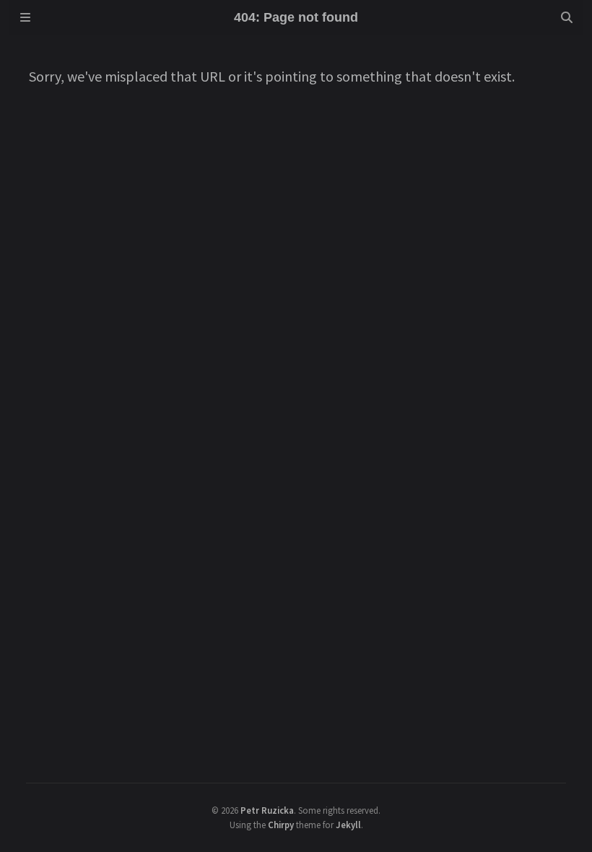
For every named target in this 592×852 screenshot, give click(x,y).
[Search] (566, 17)
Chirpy (281, 824)
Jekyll (348, 824)
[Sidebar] (25, 17)
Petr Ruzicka (267, 810)
